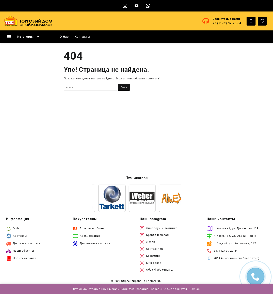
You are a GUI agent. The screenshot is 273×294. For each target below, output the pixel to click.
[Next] (171, 198)
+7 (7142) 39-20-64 (227, 23)
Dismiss (194, 289)
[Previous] (101, 198)
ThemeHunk (154, 281)
